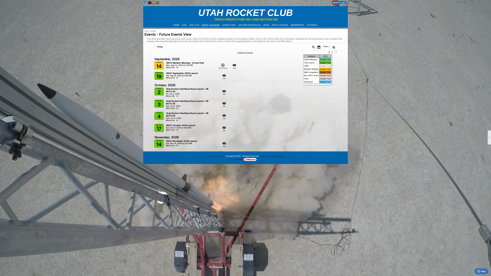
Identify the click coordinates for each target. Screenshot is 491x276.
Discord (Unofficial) (249, 25)
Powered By (239, 159)
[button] (326, 47)
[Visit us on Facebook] (146, 2)
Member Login (339, 3)
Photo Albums (280, 25)
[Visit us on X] (150, 2)
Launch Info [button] (229, 25)
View (234, 66)
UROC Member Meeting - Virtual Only (185, 63)
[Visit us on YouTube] (153, 2)
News (266, 25)
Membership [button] (297, 25)
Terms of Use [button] (266, 156)
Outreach (312, 25)
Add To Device (222, 66)
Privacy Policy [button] (279, 156)
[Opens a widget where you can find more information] (481, 271)
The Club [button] (194, 25)
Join (184, 25)
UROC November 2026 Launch (181, 141)
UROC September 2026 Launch (182, 73)
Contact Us (218, 156)
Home (176, 25)
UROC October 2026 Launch (180, 125)
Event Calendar (210, 25)
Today (160, 46)
